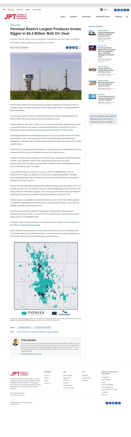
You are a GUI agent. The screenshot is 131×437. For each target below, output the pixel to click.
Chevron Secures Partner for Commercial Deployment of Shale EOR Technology (106, 98)
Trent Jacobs (28, 340)
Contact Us (47, 383)
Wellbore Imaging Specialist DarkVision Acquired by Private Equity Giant (106, 34)
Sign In (106, 9)
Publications (66, 378)
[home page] (14, 16)
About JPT (20, 9)
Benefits (46, 378)
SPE (4, 9)
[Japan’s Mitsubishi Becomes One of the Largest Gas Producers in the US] (92, 82)
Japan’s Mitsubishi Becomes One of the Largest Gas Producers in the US (106, 84)
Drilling (104, 382)
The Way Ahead (67, 385)
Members (47, 372)
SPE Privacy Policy (68, 388)
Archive (28, 9)
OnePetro (66, 380)
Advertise (118, 16)
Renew (46, 380)
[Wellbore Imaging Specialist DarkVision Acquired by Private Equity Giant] (92, 32)
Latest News (86, 16)
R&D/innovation (102, 46)
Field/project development (42, 327)
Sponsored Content (103, 16)
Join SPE (46, 375)
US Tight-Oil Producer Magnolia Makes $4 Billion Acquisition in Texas (106, 70)
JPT (83, 372)
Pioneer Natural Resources (23, 332)
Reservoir (104, 394)
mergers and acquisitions (53, 332)
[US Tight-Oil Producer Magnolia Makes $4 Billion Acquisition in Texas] (92, 68)
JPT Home (11, 9)
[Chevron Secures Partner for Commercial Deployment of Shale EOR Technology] (92, 96)
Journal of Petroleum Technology (19, 48)
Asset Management (107, 387)
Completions (105, 377)
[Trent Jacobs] (15, 342)
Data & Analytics (106, 379)
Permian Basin (34, 332)
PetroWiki (66, 383)
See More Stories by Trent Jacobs (31, 354)
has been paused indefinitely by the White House (54, 130)
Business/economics (15, 25)
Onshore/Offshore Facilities (109, 389)
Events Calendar (68, 375)
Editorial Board (86, 378)
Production (101, 94)
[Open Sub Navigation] (66, 16)
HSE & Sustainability (107, 384)
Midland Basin (42, 332)
